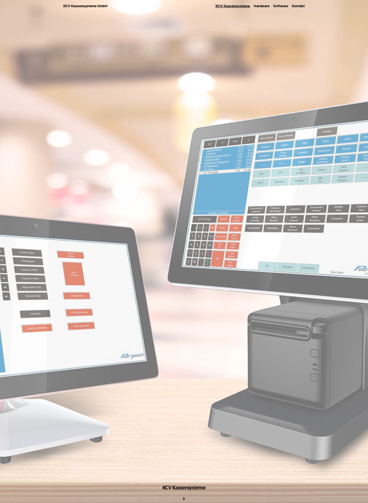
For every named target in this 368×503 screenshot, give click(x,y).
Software (280, 6)
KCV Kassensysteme (232, 6)
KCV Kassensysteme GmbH (85, 6)
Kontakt (298, 6)
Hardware (262, 6)
